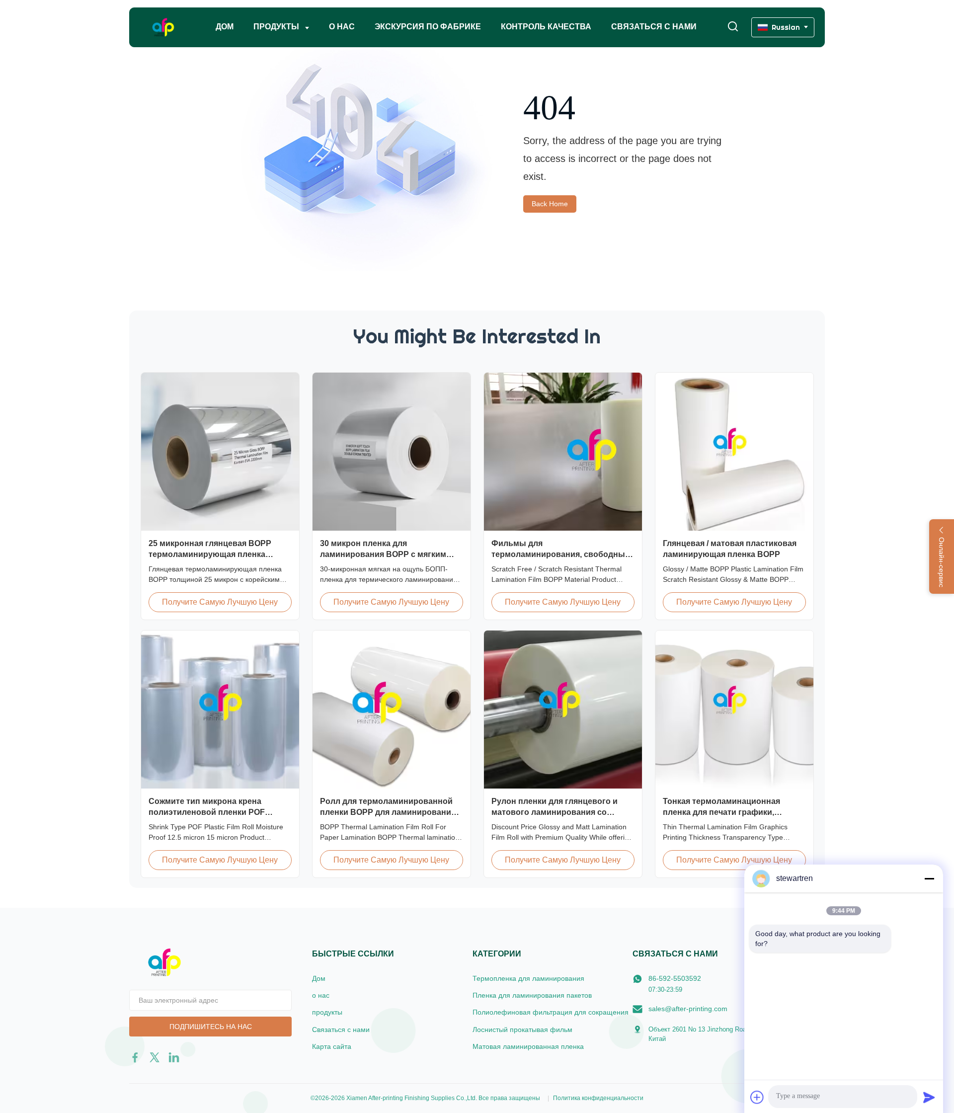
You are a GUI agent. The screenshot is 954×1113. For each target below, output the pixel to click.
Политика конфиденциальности (598, 1098)
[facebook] (135, 1057)
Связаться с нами (654, 26)
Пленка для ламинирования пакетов (532, 995)
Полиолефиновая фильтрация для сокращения (551, 1012)
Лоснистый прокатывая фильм (522, 1030)
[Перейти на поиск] (732, 27)
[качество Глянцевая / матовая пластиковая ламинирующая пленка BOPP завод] (734, 452)
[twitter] (154, 1057)
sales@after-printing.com (687, 1009)
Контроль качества (546, 26)
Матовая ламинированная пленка (528, 1046)
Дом (225, 26)
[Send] (929, 1097)
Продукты (277, 26)
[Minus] (929, 878)
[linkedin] (174, 1057)
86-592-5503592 (674, 978)
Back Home (550, 204)
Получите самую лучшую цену (220, 602)
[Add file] (757, 1097)
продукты (327, 1012)
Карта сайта (331, 1046)
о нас (342, 26)
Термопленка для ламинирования (528, 978)
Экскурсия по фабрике (428, 26)
